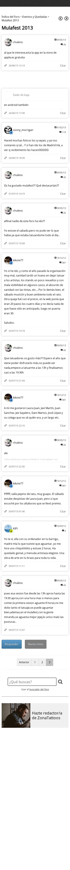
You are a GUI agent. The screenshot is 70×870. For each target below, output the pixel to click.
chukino (18, 42)
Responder (11, 644)
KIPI (15, 528)
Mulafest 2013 (17, 27)
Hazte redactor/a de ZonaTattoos (47, 715)
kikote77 (18, 260)
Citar (63, 65)
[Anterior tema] (61, 18)
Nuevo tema (35, 644)
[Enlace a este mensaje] (6, 65)
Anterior (24, 662)
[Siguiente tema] (66, 18)
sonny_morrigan (23, 130)
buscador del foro (39, 689)
